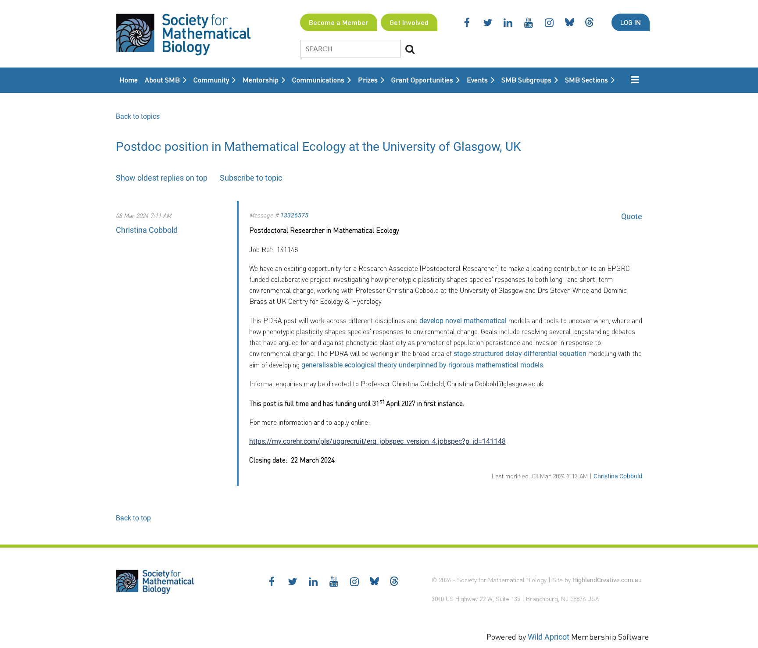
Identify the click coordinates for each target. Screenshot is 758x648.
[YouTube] (529, 23)
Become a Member (338, 22)
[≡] (630, 79)
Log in (630, 22)
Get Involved (409, 22)
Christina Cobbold (147, 230)
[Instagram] (549, 23)
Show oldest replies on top (161, 177)
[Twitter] (488, 23)
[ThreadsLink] (589, 22)
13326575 (294, 215)
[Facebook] (467, 23)
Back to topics (138, 116)
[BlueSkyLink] (569, 22)
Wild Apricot (548, 636)
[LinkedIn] (508, 23)
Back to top (133, 518)
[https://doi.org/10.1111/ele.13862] (507, 321)
